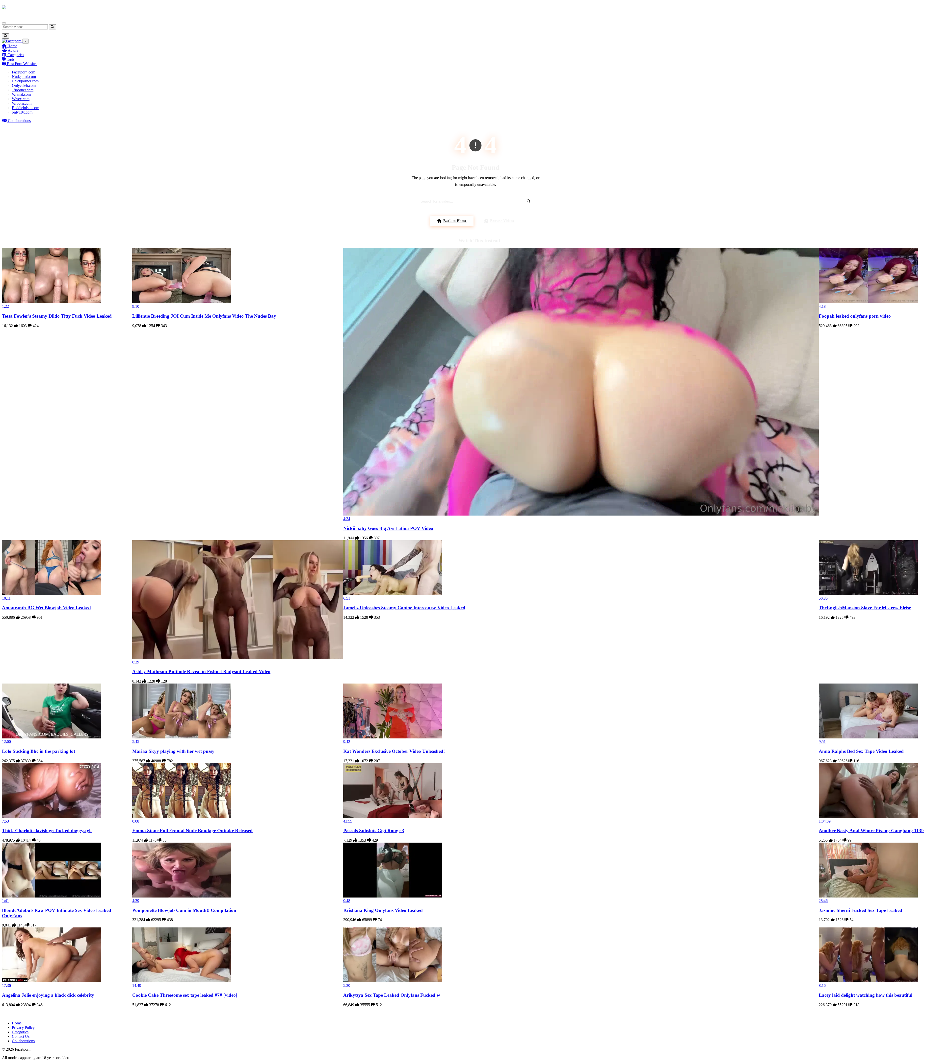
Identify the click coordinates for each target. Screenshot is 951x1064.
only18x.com (22, 112)
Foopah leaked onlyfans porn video (855, 316)
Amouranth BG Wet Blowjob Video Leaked (46, 607)
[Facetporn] (21, 9)
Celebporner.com (25, 81)
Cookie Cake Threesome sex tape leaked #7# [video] (184, 995)
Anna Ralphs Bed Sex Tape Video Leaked (861, 751)
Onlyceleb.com (24, 85)
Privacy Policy (23, 1027)
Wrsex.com (20, 99)
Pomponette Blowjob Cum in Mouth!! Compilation (184, 910)
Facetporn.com (23, 72)
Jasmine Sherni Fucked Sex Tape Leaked (860, 910)
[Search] (52, 26)
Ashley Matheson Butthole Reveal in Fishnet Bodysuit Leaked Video (201, 671)
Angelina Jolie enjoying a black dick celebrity (48, 995)
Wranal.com (21, 94)
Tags (10, 59)
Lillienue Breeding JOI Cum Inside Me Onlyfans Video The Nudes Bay (204, 316)
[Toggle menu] (4, 23)
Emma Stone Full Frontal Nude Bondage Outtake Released (192, 830)
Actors (12, 50)
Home (11, 46)
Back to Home (455, 221)
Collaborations (19, 120)
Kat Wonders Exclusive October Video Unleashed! (394, 751)
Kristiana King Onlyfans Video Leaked (383, 910)
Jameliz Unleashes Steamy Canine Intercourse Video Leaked (404, 607)
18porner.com (22, 90)
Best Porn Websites (21, 64)
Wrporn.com (21, 103)
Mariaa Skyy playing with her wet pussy (173, 751)
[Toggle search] (5, 36)
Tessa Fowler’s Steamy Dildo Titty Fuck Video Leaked (57, 316)
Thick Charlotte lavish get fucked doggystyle (47, 830)
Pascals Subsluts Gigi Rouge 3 (373, 830)
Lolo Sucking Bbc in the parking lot (38, 751)
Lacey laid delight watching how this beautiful (865, 995)
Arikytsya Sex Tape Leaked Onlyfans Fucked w (391, 995)
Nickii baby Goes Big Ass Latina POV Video (388, 528)
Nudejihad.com (24, 76)
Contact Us (20, 1036)
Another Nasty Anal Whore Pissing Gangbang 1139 (871, 830)
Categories (15, 55)
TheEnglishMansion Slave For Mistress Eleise (865, 607)
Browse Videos (502, 221)
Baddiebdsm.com (25, 108)
